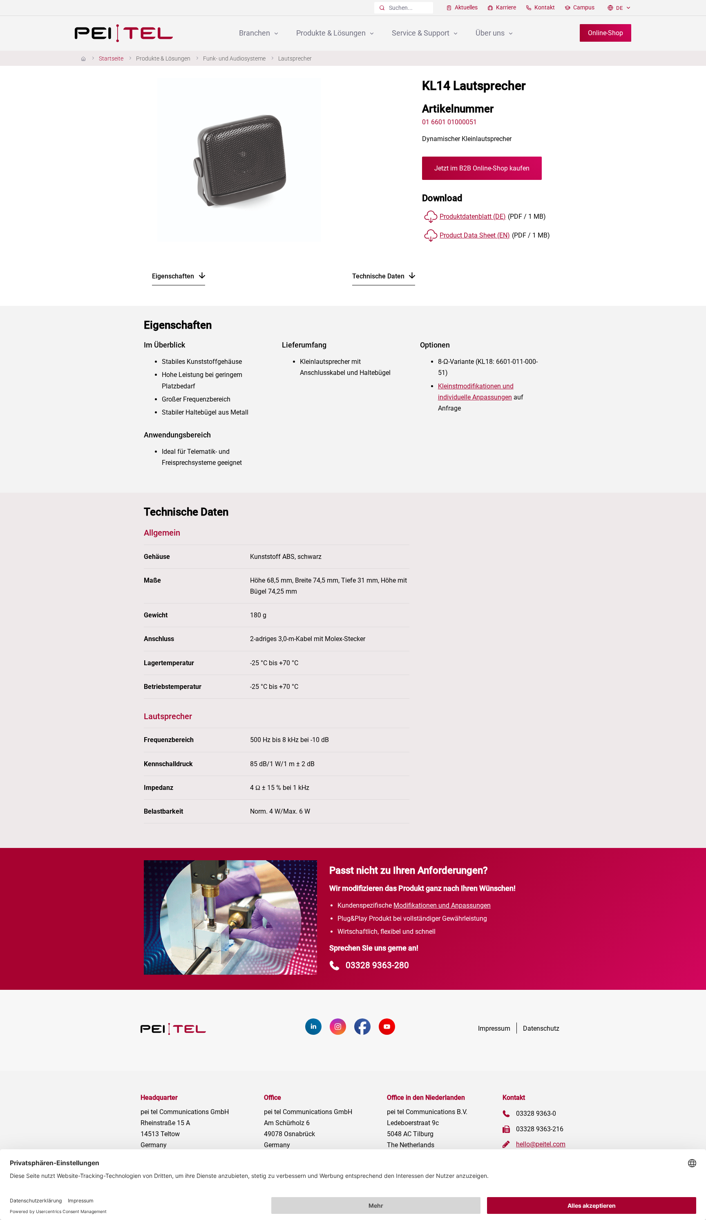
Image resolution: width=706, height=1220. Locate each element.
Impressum (494, 1028)
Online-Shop (605, 33)
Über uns (491, 33)
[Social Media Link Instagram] (342, 1032)
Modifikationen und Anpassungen (442, 905)
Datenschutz (541, 1028)
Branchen (255, 33)
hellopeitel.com (540, 1144)
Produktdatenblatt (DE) (473, 216)
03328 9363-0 (536, 1113)
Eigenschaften (174, 276)
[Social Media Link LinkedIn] (317, 1032)
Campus (583, 7)
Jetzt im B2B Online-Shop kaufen (482, 168)
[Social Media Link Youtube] (391, 1032)
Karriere (505, 7)
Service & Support (421, 33)
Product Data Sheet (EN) (475, 235)
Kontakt (544, 7)
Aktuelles (466, 7)
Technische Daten (379, 276)
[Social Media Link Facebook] (366, 1032)
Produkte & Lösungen (331, 33)
